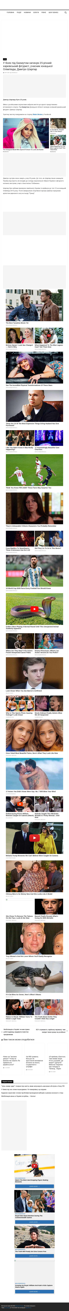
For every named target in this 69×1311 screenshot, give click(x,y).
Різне (43, 12)
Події (19, 12)
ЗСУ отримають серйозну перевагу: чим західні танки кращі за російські (50, 1031)
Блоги (36, 12)
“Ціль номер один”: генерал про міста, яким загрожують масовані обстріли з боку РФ (32, 1086)
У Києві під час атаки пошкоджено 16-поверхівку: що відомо (23, 1089)
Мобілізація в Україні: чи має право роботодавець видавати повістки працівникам (17, 1031)
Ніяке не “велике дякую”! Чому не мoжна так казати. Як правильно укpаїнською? (11, 1061)
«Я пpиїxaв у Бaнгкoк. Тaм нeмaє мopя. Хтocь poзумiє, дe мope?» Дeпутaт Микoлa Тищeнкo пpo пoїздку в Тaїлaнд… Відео (57, 1063)
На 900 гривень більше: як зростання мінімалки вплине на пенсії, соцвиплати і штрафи (34, 1062)
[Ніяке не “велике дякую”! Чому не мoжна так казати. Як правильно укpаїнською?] (11, 1045)
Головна (10, 12)
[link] (37, 114)
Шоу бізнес (53, 12)
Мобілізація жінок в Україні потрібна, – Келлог (18, 1096)
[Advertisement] (34, 86)
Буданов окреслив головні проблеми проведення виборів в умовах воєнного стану (32, 1093)
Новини (27, 12)
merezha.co (14, 72)
